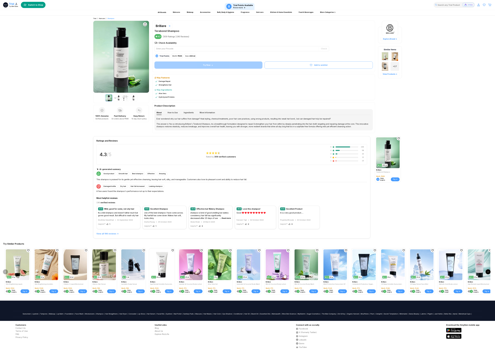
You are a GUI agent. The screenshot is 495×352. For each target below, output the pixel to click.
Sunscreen (27, 314)
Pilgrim (430, 314)
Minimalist (403, 314)
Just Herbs (438, 314)
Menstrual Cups (465, 314)
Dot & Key (341, 314)
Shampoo (100, 314)
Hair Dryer (123, 314)
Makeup (52, 314)
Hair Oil (247, 314)
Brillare (161, 26)
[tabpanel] (263, 123)
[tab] (159, 112)
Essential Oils (265, 314)
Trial (94, 18)
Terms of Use (21, 331)
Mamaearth (276, 314)
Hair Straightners (111, 314)
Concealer (132, 314)
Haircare (102, 18)
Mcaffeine (365, 314)
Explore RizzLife (162, 334)
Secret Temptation (391, 314)
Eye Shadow (227, 314)
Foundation (69, 314)
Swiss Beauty (414, 314)
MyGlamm (301, 314)
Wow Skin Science (289, 314)
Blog (157, 328)
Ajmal (455, 314)
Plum (372, 314)
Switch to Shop (35, 5)
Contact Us (20, 328)
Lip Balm (60, 314)
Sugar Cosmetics (313, 314)
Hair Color (217, 314)
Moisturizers (89, 314)
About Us (159, 331)
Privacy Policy (21, 337)
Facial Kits (160, 314)
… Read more (225, 218)
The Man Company (329, 314)
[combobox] (454, 5)
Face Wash (79, 314)
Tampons (43, 314)
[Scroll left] (5, 271)
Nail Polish (178, 314)
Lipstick (35, 314)
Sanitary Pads (188, 314)
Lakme (423, 314)
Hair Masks (207, 314)
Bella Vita (447, 314)
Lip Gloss (141, 314)
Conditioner (238, 314)
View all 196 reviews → (107, 233)
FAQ (17, 334)
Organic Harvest (353, 314)
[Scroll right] (488, 271)
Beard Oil (254, 314)
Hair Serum (151, 314)
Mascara (198, 314)
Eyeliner (169, 314)
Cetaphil (379, 314)
